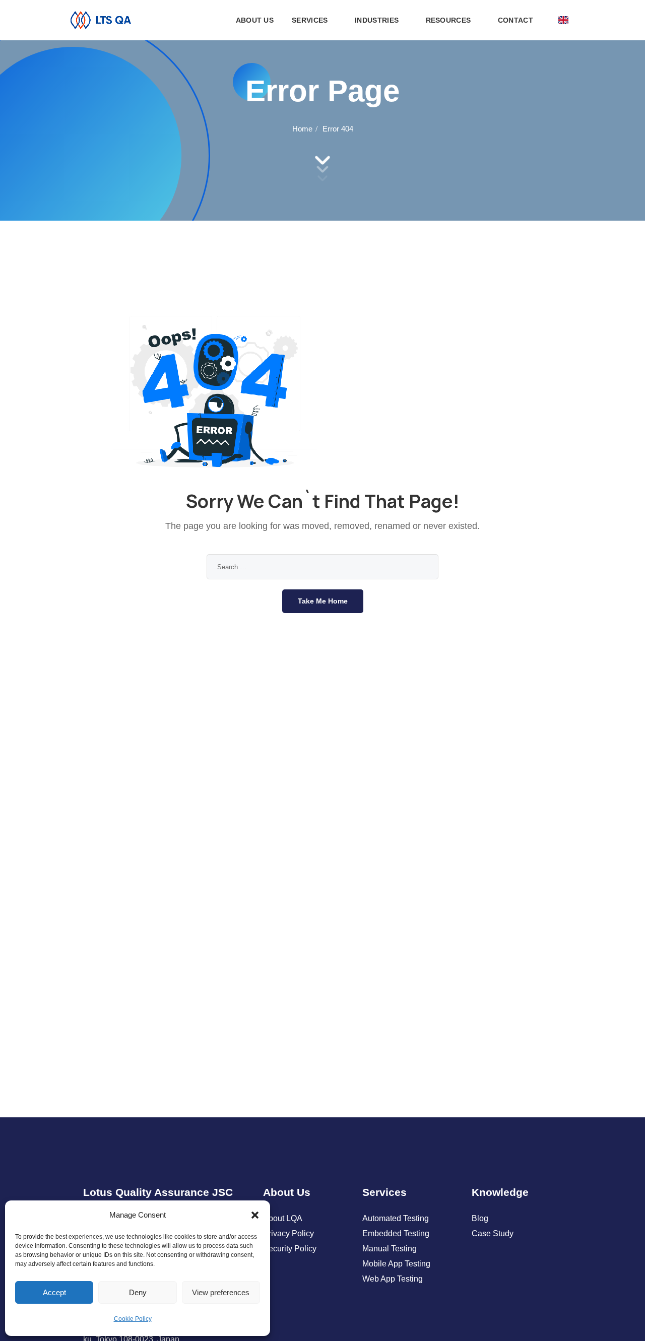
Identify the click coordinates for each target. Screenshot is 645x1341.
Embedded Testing (395, 1233)
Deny (138, 1292)
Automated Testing (395, 1218)
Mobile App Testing (396, 1263)
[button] (255, 1215)
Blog (480, 1218)
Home (302, 128)
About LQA (282, 1218)
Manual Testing (389, 1248)
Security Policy (289, 1248)
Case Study (492, 1233)
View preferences (220, 1292)
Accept (54, 1292)
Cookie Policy (133, 1318)
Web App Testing (392, 1279)
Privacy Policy (288, 1233)
